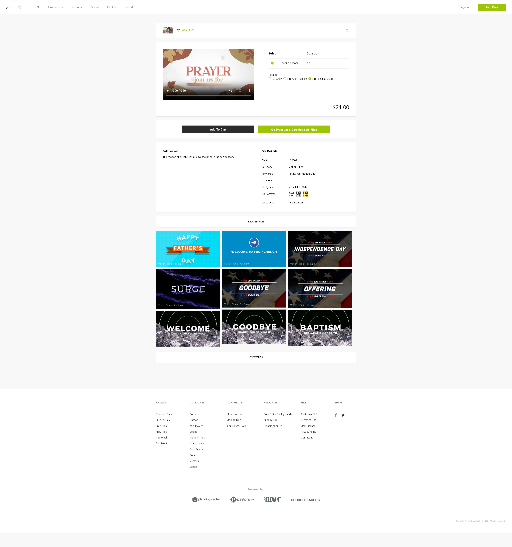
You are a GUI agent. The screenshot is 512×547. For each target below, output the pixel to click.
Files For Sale (163, 420)
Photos (111, 7)
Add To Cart (218, 129)
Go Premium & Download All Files (294, 130)
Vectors (194, 461)
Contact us (307, 437)
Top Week (161, 437)
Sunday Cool (271, 420)
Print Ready (196, 449)
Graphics (53, 7)
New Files (161, 431)
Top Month (162, 443)
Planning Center (273, 426)
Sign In (464, 7)
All (37, 7)
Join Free (491, 7)
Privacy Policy (308, 431)
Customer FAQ (309, 414)
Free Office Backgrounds (278, 414)
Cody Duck (187, 30)
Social (95, 7)
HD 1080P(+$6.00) (322, 79)
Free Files (161, 426)
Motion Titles (197, 437)
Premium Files (164, 414)
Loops (193, 431)
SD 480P (277, 79)
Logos (193, 467)
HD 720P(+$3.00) (297, 79)
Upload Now (234, 420)
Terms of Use (308, 420)
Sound (129, 7)
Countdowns (197, 443)
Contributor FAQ (236, 426)
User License (308, 426)
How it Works (234, 414)
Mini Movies (196, 426)
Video (75, 7)
